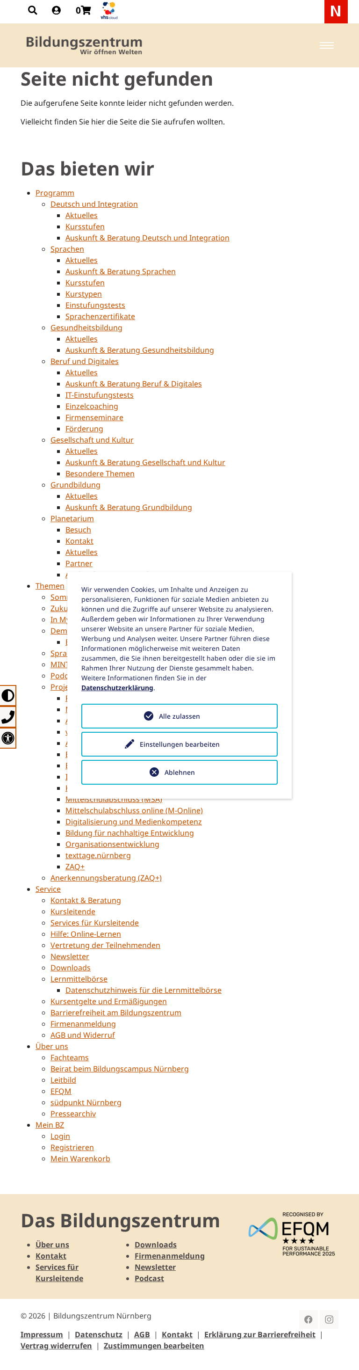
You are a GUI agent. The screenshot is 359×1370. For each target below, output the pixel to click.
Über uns (52, 1046)
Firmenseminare (94, 417)
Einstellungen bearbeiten (180, 744)
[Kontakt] (8, 716)
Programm (55, 193)
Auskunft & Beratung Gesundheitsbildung (139, 350)
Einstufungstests (95, 305)
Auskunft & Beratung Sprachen (120, 271)
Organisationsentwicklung (112, 844)
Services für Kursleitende (94, 923)
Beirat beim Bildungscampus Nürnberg (119, 1069)
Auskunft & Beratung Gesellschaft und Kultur (145, 462)
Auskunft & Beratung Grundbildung (128, 507)
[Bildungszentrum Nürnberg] (85, 45)
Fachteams (69, 1057)
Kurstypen (83, 294)
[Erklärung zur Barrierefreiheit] (8, 738)
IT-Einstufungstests (99, 395)
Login (60, 1136)
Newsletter (69, 956)
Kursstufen (85, 226)
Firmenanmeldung (83, 1024)
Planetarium (72, 518)
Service (48, 889)
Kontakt (79, 541)
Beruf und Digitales (84, 361)
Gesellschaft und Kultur (92, 440)
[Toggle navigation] (326, 45)
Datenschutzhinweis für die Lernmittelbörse (143, 990)
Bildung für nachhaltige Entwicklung (129, 833)
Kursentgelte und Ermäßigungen (108, 1001)
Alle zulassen (179, 716)
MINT (60, 664)
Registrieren (72, 1147)
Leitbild (63, 1080)
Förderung (84, 428)
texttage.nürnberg (98, 855)
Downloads (70, 967)
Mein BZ (50, 1125)
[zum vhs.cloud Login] (110, 10)
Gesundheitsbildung (86, 327)
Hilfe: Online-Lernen (85, 934)
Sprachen (67, 249)
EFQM (61, 1091)
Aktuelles (81, 215)
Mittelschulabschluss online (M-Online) (134, 810)
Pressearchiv (73, 1113)
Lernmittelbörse (79, 979)
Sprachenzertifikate (100, 316)
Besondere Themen (100, 473)
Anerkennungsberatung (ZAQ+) (106, 878)
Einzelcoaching (91, 406)
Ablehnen (180, 772)
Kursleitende (72, 911)
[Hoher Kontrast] (8, 695)
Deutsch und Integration (94, 204)
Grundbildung (75, 485)
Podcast (149, 1278)
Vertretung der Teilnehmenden (105, 945)
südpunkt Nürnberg (86, 1102)
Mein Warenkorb (80, 1158)
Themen (50, 586)
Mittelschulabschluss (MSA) (113, 799)
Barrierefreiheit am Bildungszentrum (115, 1012)
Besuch (78, 530)
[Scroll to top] (338, 1349)
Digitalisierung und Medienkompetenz (133, 821)
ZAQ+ (75, 866)
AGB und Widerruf (82, 1035)
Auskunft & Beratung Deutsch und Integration (147, 238)
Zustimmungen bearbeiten (154, 1346)
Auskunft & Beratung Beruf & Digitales (133, 384)
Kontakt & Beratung (85, 900)
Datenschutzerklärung (117, 687)
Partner (79, 563)
